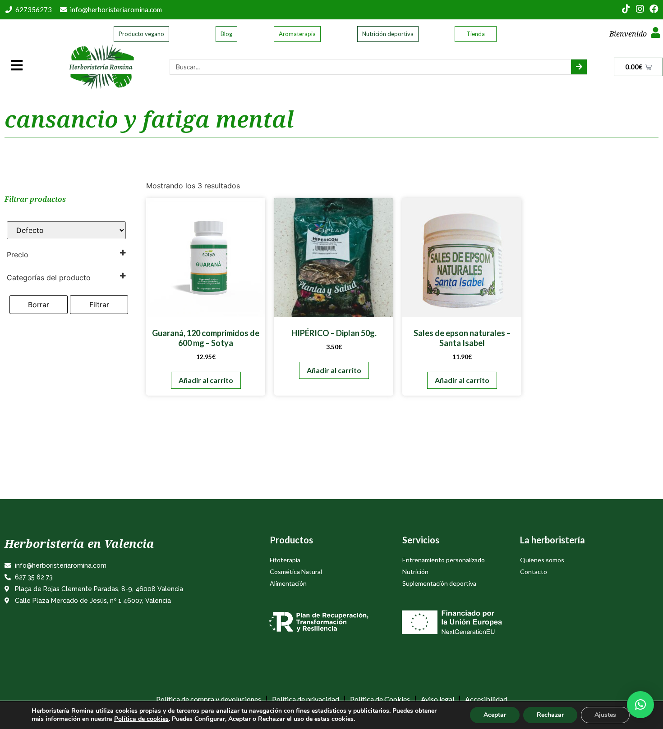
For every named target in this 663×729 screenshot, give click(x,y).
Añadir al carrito (206, 380)
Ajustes (605, 715)
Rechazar (550, 715)
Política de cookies (141, 719)
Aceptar (494, 715)
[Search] (579, 66)
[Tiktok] (626, 9)
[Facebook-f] (653, 9)
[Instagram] (640, 9)
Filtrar (99, 304)
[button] (640, 704)
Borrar (38, 304)
